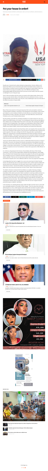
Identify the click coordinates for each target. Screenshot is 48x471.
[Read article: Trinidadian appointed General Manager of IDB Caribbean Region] (5, 429)
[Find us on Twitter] (23, 467)
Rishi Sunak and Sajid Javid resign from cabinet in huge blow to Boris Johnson (22, 423)
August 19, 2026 (11, 286)
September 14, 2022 (11, 429)
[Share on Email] (42, 80)
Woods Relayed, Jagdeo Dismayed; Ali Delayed (34, 105)
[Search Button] (44, 2)
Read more (8, 229)
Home (4, 5)
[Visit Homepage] (24, 2)
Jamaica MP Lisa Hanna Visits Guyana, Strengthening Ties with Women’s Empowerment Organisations (22, 418)
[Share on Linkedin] (40, 80)
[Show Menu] (3, 2)
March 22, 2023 (13, 14)
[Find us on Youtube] (25, 467)
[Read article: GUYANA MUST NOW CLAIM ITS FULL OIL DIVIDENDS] (24, 274)
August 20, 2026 (11, 256)
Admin (8, 14)
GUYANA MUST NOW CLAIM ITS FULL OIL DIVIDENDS (17, 284)
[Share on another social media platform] (44, 80)
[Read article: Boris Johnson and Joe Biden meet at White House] (5, 433)
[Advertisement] (24, 24)
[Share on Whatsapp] (38, 80)
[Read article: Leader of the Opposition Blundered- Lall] (24, 213)
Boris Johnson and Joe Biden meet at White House (17, 432)
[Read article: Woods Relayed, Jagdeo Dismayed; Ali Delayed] (24, 244)
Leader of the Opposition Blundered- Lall (12, 105)
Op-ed (7, 5)
